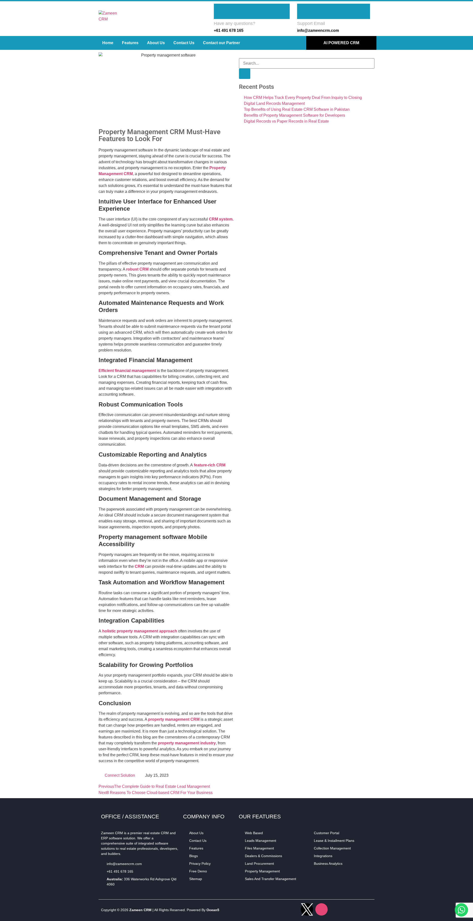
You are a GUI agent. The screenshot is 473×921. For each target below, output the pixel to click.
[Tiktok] (365, 909)
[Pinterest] (350, 909)
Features (130, 43)
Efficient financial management (127, 370)
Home (107, 43)
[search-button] (244, 74)
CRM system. (221, 219)
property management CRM (174, 719)
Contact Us (183, 43)
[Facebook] (292, 909)
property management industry (187, 743)
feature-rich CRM (209, 465)
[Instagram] (321, 909)
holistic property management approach (139, 631)
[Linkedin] (336, 909)
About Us (156, 43)
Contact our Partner (221, 43)
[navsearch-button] (240, 55)
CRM (139, 566)
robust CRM (137, 269)
